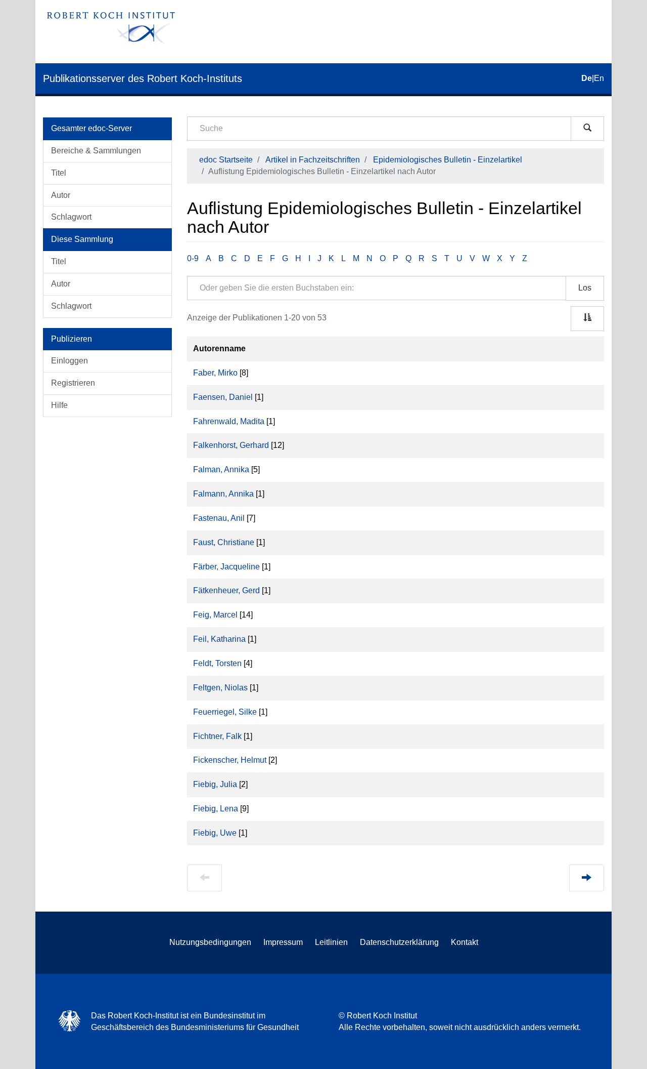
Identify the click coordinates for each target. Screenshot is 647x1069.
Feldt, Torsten (217, 663)
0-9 (193, 258)
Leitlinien (331, 942)
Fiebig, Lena (215, 808)
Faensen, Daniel (223, 397)
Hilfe (59, 405)
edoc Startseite (226, 159)
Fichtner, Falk (217, 736)
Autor (60, 195)
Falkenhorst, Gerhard (231, 445)
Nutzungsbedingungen (210, 942)
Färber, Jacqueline (226, 566)
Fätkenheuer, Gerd (226, 590)
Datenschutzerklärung (399, 942)
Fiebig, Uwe (215, 833)
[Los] (587, 128)
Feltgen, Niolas (220, 687)
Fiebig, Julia (215, 784)
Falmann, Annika (223, 493)
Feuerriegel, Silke (225, 712)
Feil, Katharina (219, 639)
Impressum (283, 942)
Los (584, 287)
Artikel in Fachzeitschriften (312, 159)
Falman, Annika (221, 469)
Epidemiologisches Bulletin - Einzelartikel (447, 159)
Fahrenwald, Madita (228, 421)
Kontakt (464, 942)
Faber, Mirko (215, 372)
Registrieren (73, 383)
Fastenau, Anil (219, 518)
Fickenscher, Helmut (229, 760)
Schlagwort (71, 217)
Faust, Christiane (223, 542)
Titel (58, 173)
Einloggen (69, 360)
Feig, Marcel (215, 614)
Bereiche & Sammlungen (96, 150)
